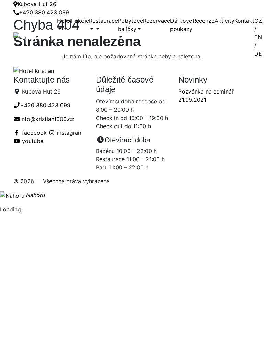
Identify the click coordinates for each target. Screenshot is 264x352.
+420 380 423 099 (44, 12)
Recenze (203, 20)
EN (258, 37)
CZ (258, 20)
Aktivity (224, 20)
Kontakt (244, 20)
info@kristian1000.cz (47, 119)
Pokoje (80, 20)
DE (258, 53)
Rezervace (156, 20)
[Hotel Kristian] (35, 37)
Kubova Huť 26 (37, 4)
